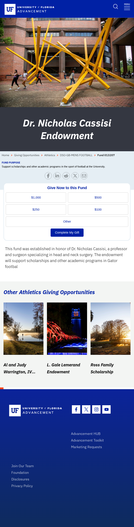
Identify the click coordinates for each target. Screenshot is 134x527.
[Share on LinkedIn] (58, 176)
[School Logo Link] (36, 410)
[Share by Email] (84, 176)
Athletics (49, 155)
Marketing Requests (86, 446)
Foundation (20, 472)
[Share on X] (76, 176)
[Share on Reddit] (66, 176)
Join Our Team (22, 466)
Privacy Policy (22, 485)
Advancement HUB (85, 433)
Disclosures (20, 479)
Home (5, 155)
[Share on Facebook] (49, 176)
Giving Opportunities (26, 155)
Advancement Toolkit (87, 440)
